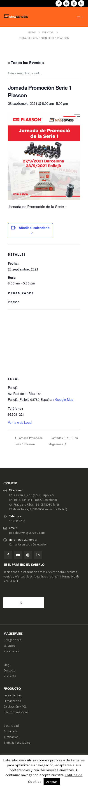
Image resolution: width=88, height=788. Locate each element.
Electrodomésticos (15, 712)
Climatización (12, 701)
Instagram (28, 555)
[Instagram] (74, 3)
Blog (6, 665)
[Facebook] (59, 3)
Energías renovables (16, 742)
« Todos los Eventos (26, 62)
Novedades (11, 651)
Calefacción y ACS (15, 706)
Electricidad (11, 725)
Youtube (18, 555)
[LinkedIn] (81, 3)
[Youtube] (66, 3)
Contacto (9, 670)
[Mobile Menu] (78, 17)
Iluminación (11, 737)
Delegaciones (12, 640)
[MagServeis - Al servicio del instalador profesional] (15, 16)
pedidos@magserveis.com (27, 532)
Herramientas (12, 695)
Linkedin (38, 555)
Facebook (8, 555)
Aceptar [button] (51, 782)
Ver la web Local (20, 422)
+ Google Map (63, 399)
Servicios (9, 645)
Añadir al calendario (34, 227)
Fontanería (10, 731)
